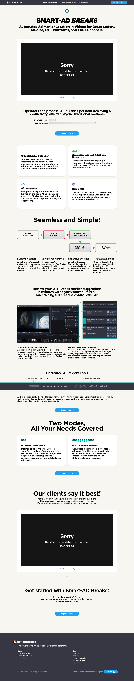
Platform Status (78, 661)
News (74, 651)
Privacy (75, 656)
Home (19, 651)
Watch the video (66, 98)
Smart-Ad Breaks (50, 2)
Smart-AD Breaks (24, 653)
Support (75, 663)
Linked (111, 672)
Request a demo (119, 2)
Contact (75, 653)
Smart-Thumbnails (81, 2)
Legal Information (79, 658)
